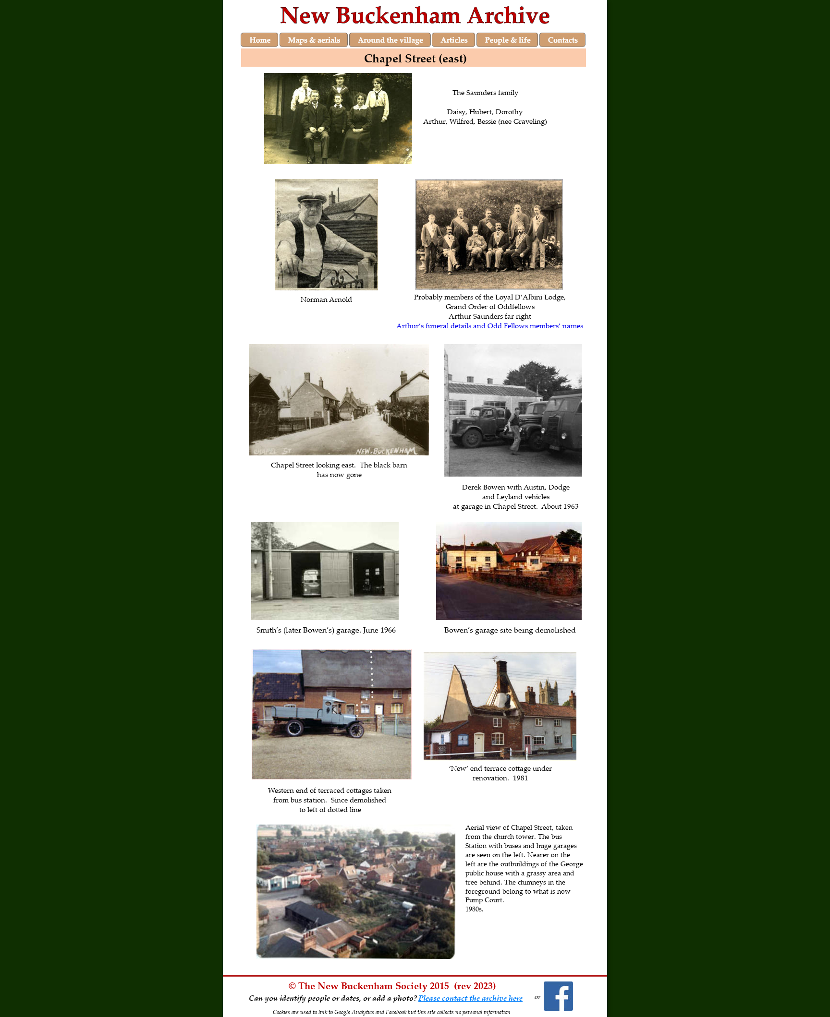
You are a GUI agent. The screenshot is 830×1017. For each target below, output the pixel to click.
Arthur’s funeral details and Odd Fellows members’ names (489, 325)
